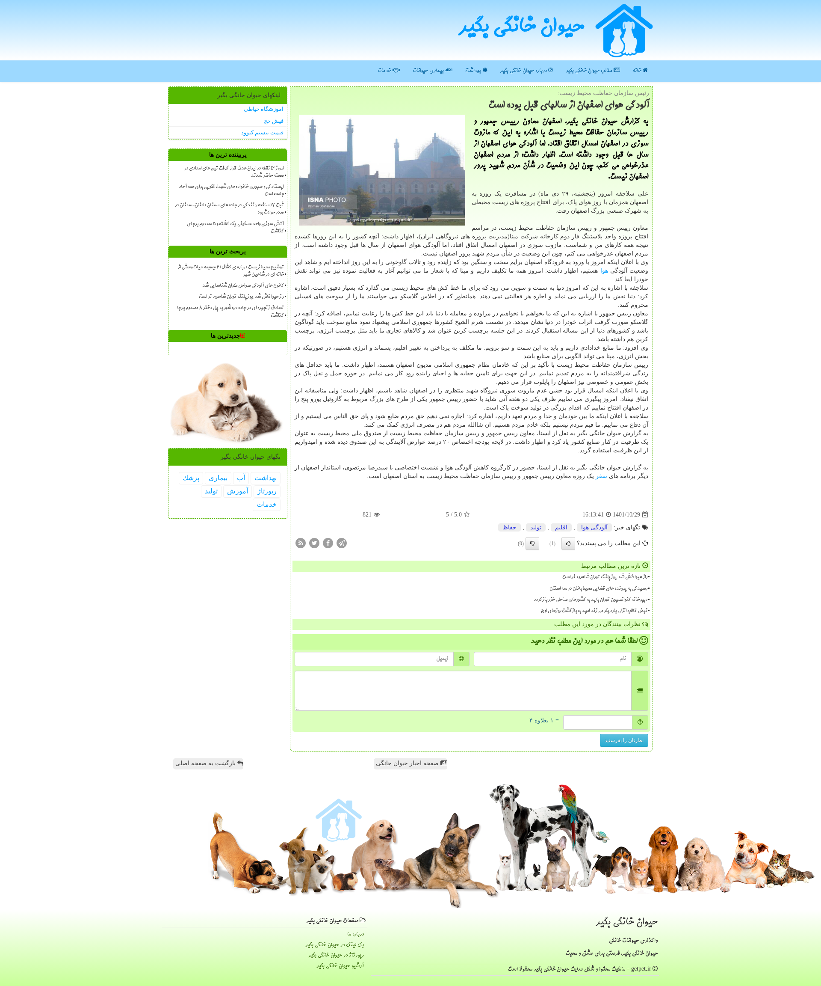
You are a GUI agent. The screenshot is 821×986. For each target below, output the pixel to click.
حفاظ (509, 527)
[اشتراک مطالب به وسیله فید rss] (301, 543)
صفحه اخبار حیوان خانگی (408, 763)
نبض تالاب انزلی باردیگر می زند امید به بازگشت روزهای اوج (594, 611)
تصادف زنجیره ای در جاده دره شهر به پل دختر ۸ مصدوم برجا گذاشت (230, 312)
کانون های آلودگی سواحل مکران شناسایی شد (243, 285)
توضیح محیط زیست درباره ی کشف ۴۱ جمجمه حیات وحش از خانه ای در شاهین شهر (231, 271)
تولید (535, 527)
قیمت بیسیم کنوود (262, 132)
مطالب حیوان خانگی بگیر (590, 71)
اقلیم (561, 527)
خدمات (385, 71)
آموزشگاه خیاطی (264, 109)
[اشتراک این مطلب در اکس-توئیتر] (314, 543)
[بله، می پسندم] (568, 543)
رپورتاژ (267, 491)
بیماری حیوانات (429, 71)
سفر (601, 476)
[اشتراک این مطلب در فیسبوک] (328, 543)
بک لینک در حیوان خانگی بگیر (334, 945)
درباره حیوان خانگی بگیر (524, 71)
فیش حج (274, 121)
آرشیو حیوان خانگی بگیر (340, 966)
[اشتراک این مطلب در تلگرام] (342, 543)
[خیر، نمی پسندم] (532, 543)
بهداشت (473, 71)
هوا (604, 270)
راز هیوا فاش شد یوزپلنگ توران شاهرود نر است (604, 577)
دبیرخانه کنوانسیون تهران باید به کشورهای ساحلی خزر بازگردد (590, 600)
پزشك (191, 477)
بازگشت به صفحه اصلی (206, 763)
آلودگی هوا (594, 527)
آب (241, 477)
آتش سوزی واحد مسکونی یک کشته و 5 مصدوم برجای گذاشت (235, 228)
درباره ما (355, 934)
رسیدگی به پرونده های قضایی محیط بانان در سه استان (598, 588)
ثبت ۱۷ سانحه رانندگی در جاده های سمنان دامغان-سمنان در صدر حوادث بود (229, 209)
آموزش (237, 491)
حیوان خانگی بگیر (521, 28)
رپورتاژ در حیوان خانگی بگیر (336, 955)
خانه (638, 71)
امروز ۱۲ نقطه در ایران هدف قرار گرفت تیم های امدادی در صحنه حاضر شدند (234, 172)
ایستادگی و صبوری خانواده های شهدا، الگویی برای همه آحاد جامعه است (231, 190)
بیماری (218, 477)
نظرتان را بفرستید (624, 740)
